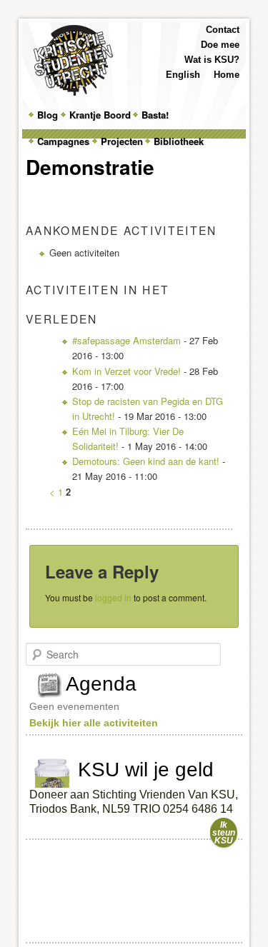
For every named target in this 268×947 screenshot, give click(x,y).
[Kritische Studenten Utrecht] (73, 60)
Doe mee (220, 44)
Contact (222, 29)
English (183, 74)
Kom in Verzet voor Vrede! (126, 371)
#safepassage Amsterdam (126, 340)
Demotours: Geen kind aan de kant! (145, 461)
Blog (47, 114)
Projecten (122, 141)
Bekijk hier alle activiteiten (93, 722)
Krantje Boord (100, 114)
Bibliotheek (179, 141)
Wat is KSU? (211, 59)
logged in (113, 597)
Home (226, 74)
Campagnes (63, 141)
